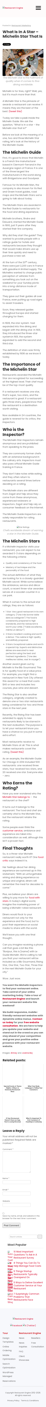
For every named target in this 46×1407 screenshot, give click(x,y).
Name (6, 1178)
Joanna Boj (27, 1053)
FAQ (21, 1351)
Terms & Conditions (30, 1400)
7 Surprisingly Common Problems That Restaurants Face (26, 1296)
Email (6, 1189)
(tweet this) (15, 111)
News (21, 1338)
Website (6, 1201)
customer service (12, 830)
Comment (8, 1149)
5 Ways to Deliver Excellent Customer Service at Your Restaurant (28, 1285)
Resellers (35, 1338)
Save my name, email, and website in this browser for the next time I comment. (21, 1217)
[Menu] (38, 8)
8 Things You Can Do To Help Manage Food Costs (27, 1264)
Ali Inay (14, 1053)
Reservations (9, 1381)
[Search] (40, 1237)
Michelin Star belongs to (16, 797)
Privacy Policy (13, 1400)
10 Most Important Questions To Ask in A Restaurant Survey (25, 1254)
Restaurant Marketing (21, 25)
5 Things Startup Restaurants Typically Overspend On (25, 1274)
